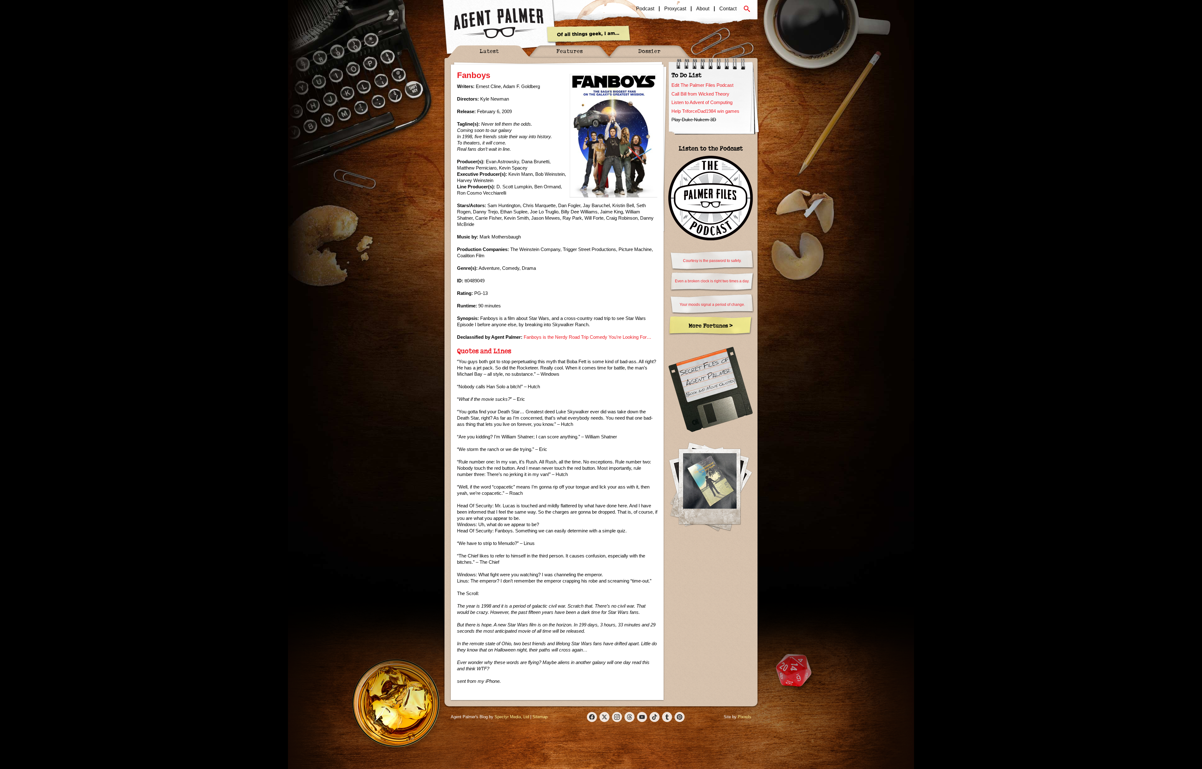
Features (569, 51)
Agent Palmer (499, 23)
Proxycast (675, 8)
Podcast (645, 8)
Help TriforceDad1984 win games (705, 111)
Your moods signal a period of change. (712, 304)
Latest (489, 51)
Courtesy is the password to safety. (712, 261)
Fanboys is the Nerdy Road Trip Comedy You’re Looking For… (587, 337)
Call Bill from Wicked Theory (700, 94)
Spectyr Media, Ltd (512, 716)
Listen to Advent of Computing (701, 102)
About (702, 8)
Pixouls (744, 716)
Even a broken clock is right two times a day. (712, 281)
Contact (728, 8)
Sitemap (539, 716)
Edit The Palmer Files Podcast (702, 85)
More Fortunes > (711, 325)
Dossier (649, 51)
